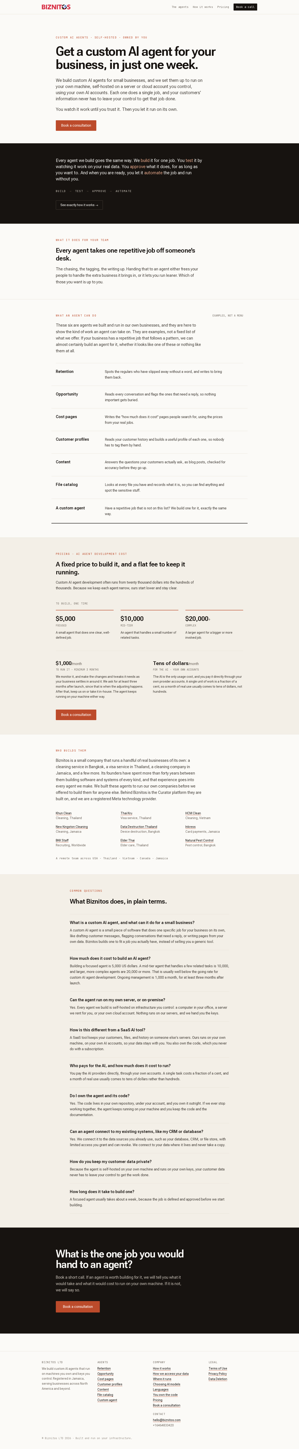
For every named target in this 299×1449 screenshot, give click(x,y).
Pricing (223, 7)
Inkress (190, 827)
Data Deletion (218, 1379)
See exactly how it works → (79, 205)
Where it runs (162, 1379)
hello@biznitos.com (167, 1420)
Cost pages (105, 1379)
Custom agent (107, 1400)
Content (103, 1389)
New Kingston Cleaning (72, 827)
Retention (104, 1368)
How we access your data (171, 1373)
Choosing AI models (166, 1384)
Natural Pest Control (199, 840)
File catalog (105, 1395)
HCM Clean (193, 813)
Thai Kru (126, 813)
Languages (161, 1389)
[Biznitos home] (56, 7)
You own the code (165, 1395)
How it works (203, 7)
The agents (180, 7)
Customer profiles (109, 1384)
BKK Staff (62, 840)
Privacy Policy (218, 1373)
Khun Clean (64, 813)
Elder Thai (128, 840)
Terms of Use (218, 1368)
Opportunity (105, 1373)
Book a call (245, 7)
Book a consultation (76, 125)
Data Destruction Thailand (139, 827)
